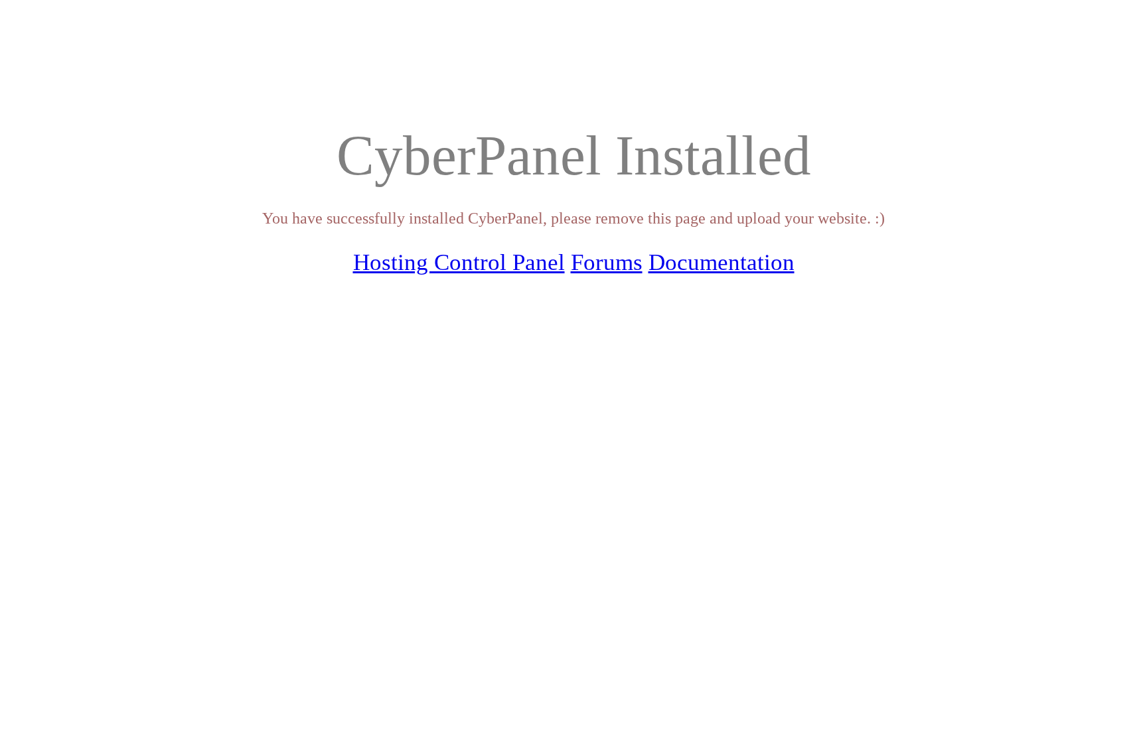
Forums (607, 262)
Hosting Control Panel (459, 262)
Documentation (722, 262)
